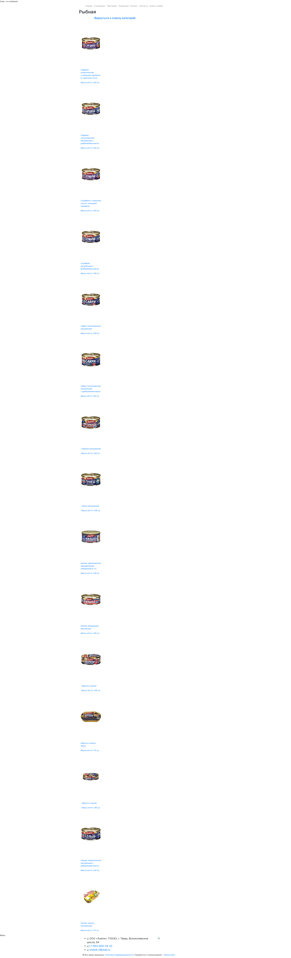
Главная (88, 6)
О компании (99, 6)
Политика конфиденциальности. (119, 955)
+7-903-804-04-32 (100, 945)
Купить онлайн (156, 6)
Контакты (143, 6)
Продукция (124, 6)
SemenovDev (169, 955)
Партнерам (112, 6)
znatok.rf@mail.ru (99, 949)
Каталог (134, 6)
